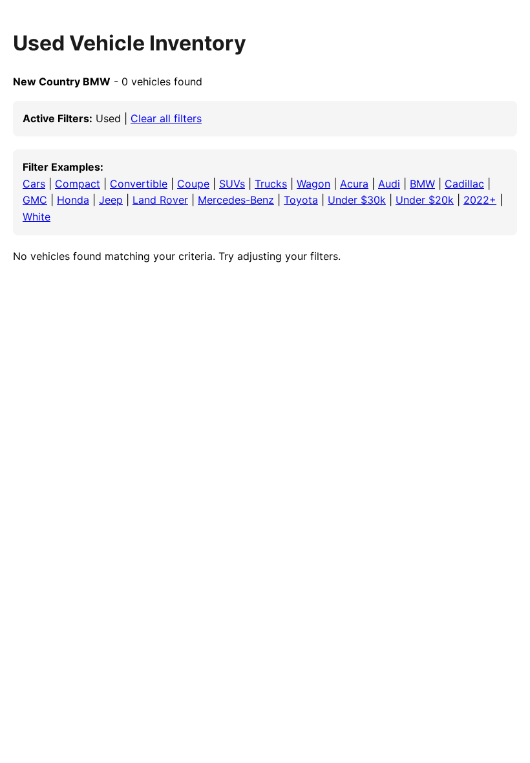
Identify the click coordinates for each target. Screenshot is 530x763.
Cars (34, 183)
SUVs (232, 183)
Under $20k (425, 199)
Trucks (271, 183)
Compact (77, 183)
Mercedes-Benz (236, 199)
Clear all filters (166, 118)
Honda (73, 199)
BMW (422, 183)
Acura (354, 183)
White (36, 216)
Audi (389, 183)
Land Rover (160, 199)
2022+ (479, 199)
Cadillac (464, 183)
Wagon (313, 183)
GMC (35, 199)
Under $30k (357, 199)
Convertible (138, 183)
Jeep (111, 199)
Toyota (301, 199)
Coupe (193, 183)
